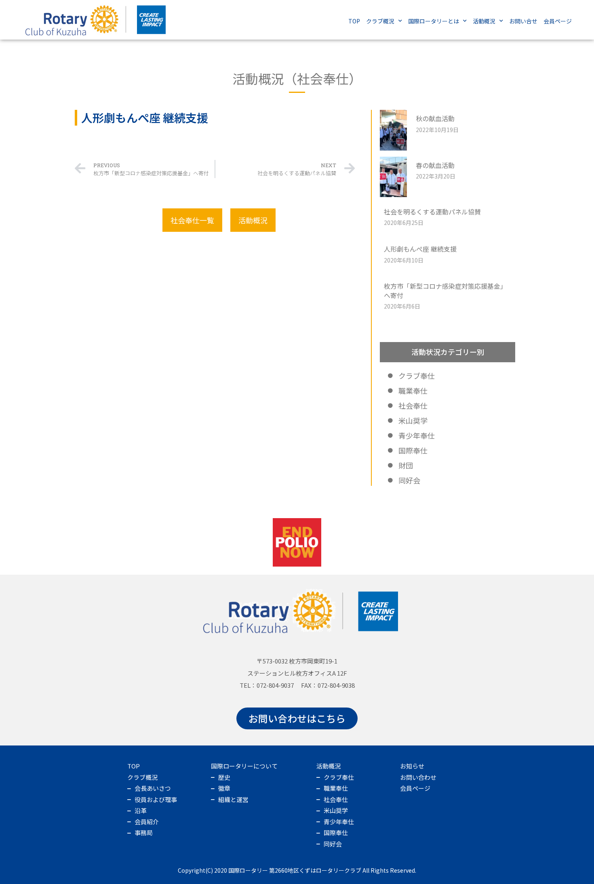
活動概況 (484, 21)
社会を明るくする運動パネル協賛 (432, 211)
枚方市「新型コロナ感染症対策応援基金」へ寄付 (445, 290)
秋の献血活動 (435, 118)
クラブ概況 (380, 21)
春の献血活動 (435, 165)
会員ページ (557, 21)
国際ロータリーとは (433, 21)
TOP (354, 21)
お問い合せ (523, 21)
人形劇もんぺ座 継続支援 (420, 249)
